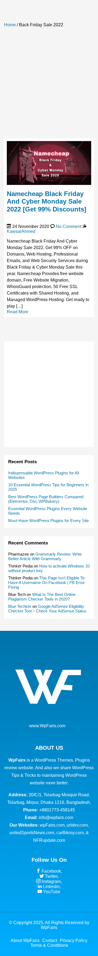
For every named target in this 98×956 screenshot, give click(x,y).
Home (10, 24)
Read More (17, 311)
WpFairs (49, 927)
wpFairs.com (52, 825)
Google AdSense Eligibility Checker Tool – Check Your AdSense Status (47, 608)
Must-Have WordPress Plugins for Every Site (48, 520)
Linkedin (51, 886)
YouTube (51, 891)
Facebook (51, 871)
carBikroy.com (70, 832)
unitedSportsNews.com (31, 832)
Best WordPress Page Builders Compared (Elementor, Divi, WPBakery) (45, 499)
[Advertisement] (49, 85)
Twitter (50, 876)
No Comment (68, 226)
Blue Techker (19, 606)
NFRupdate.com (49, 840)
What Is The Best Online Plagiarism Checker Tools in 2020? (41, 596)
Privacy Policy (73, 940)
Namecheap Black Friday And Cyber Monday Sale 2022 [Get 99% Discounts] (46, 201)
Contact (49, 940)
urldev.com (77, 825)
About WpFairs (25, 940)
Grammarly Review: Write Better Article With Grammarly (45, 556)
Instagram (51, 881)
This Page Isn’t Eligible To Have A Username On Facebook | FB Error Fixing (46, 582)
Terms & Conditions (49, 945)
